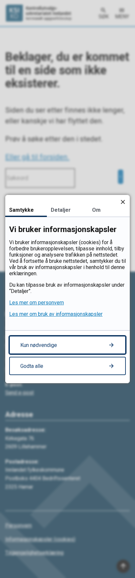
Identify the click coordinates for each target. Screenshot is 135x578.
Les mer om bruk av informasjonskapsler (56, 314)
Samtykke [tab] (21, 210)
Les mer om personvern (36, 302)
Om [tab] (96, 210)
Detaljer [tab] (61, 210)
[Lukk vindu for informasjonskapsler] (123, 202)
